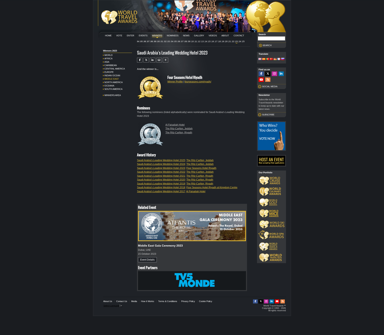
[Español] (263, 59)
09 (189, 41)
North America (113, 82)
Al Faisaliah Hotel (175, 124)
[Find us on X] (267, 73)
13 (202, 41)
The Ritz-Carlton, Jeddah (179, 128)
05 (175, 41)
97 (148, 41)
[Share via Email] (159, 60)
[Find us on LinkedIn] (281, 73)
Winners (157, 35)
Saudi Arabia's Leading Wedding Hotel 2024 (161, 164)
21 (230, 41)
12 (199, 41)
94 (138, 41)
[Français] (279, 59)
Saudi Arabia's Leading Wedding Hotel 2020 (161, 179)
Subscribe (268, 114)
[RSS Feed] (267, 79)
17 (216, 41)
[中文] (271, 59)
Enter (130, 35)
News (186, 35)
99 (155, 41)
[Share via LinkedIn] (152, 60)
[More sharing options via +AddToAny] (165, 60)
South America (113, 89)
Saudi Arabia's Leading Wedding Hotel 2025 (161, 160)
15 (209, 41)
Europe (109, 72)
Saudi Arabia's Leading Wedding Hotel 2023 (161, 168)
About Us (107, 301)
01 (162, 41)
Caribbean (110, 65)
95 (141, 41)
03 (169, 41)
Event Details (147, 259)
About (225, 35)
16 (213, 41)
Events (143, 35)
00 (158, 41)
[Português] (267, 59)
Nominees (172, 35)
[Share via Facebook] (139, 60)
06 (179, 41)
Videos (213, 35)
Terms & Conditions (167, 301)
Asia (106, 62)
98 (152, 41)
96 (145, 41)
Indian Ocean (112, 75)
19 (223, 41)
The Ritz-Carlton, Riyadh (178, 132)
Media (134, 301)
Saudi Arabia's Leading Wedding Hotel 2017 (161, 191)
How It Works (147, 301)
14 (206, 41)
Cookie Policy (205, 301)
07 (182, 41)
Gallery (199, 35)
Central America (114, 68)
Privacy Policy (188, 301)
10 (192, 41)
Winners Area (112, 95)
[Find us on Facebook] (261, 73)
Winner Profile (175, 81)
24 (240, 41)
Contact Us (121, 301)
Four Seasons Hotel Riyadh (201, 168)
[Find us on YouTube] (261, 79)
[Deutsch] (275, 59)
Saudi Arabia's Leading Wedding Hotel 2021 (161, 175)
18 (219, 41)
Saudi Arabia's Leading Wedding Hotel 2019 (161, 183)
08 (186, 41)
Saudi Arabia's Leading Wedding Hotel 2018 (161, 187)
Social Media (269, 86)
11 (196, 41)
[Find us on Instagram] (274, 73)
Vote (119, 35)
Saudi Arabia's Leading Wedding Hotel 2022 (161, 171)
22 (233, 41)
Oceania (109, 85)
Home (108, 35)
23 (236, 41)
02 (165, 41)
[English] (260, 59)
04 (172, 41)
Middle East (111, 79)
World (108, 55)
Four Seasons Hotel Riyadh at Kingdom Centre (211, 187)
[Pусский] (282, 59)
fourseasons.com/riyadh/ (198, 81)
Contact (239, 35)
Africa (108, 58)
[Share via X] (146, 60)
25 (243, 41)
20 (226, 41)
